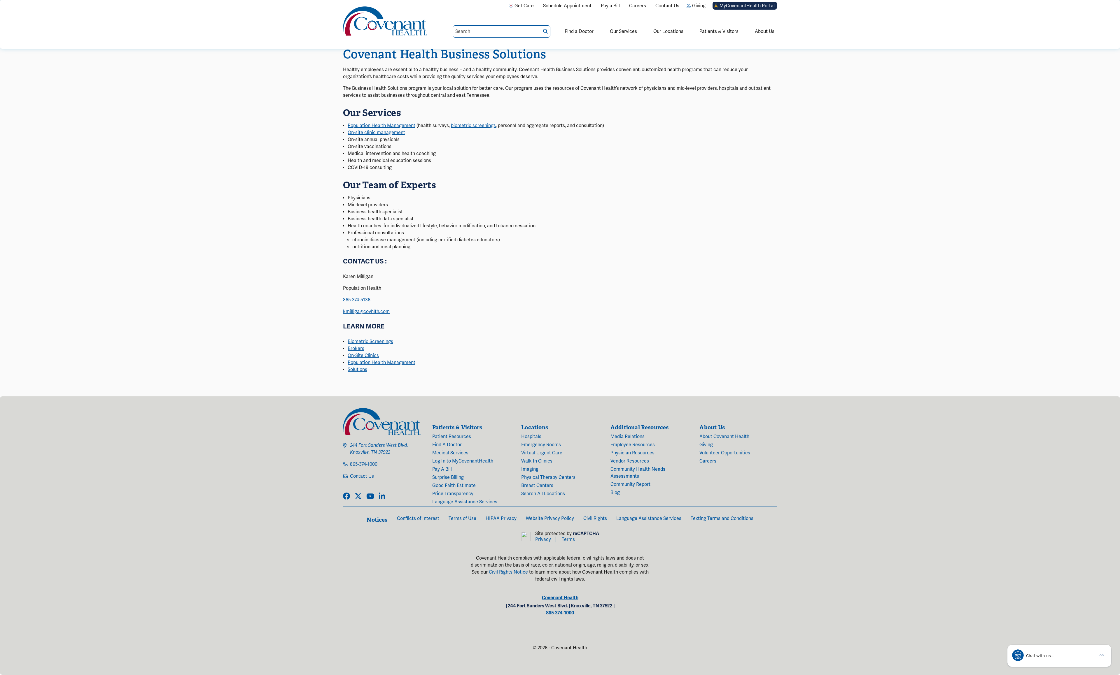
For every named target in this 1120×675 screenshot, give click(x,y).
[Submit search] (545, 31)
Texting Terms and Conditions (722, 518)
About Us (764, 31)
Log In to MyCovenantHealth (462, 461)
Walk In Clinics (536, 461)
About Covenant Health (724, 437)
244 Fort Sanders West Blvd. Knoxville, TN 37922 (379, 448)
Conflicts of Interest (418, 518)
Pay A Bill (442, 469)
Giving (706, 445)
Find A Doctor (447, 445)
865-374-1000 (363, 464)
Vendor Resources (629, 461)
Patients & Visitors (718, 31)
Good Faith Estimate (454, 485)
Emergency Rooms (541, 445)
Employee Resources (632, 445)
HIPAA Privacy (501, 518)
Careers (707, 461)
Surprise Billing (448, 477)
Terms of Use (462, 518)
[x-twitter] (358, 496)
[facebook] (346, 496)
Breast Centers (537, 485)
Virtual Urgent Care (541, 453)
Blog (615, 492)
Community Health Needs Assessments (637, 472)
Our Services (623, 31)
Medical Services (450, 453)
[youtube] (370, 496)
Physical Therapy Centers (548, 477)
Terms (568, 539)
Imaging (529, 469)
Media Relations (627, 437)
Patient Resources (451, 437)
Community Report (630, 484)
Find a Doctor (579, 31)
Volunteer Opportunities (724, 453)
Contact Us (362, 476)
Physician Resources (632, 453)
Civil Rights (595, 518)
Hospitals (531, 437)
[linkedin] (382, 496)
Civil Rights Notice (508, 572)
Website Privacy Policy (550, 518)
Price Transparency (452, 494)
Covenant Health (560, 598)
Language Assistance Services (464, 502)
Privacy (543, 539)
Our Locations (668, 31)
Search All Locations (543, 494)
